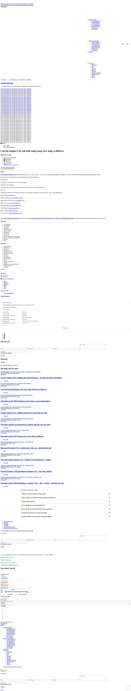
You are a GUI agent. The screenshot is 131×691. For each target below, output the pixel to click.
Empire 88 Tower (96, 26)
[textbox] (12, 580)
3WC (15, 420)
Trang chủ (91, 63)
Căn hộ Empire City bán (9, 526)
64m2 (18, 431)
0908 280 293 (4, 623)
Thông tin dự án (4, 290)
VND (127, 43)
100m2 (18, 396)
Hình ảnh (6, 522)
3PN (12, 420)
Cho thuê (94, 69)
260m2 (18, 455)
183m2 (18, 420)
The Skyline (94, 29)
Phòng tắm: (8, 161)
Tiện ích (93, 70)
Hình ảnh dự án (95, 74)
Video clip (6, 524)
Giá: (5, 157)
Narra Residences (96, 25)
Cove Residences (96, 23)
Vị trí (93, 66)
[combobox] (12, 580)
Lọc (30, 79)
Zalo (5, 288)
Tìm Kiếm (4, 6)
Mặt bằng (91, 51)
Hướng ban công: (9, 165)
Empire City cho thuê (94, 41)
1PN (12, 408)
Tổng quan (94, 64)
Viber (5, 286)
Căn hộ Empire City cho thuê (11, 528)
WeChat (6, 282)
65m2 (18, 408)
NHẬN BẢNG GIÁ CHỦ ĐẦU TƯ (13, 666)
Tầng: (6, 160)
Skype (5, 285)
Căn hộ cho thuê (7, 83)
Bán (5, 451)
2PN (12, 373)
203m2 (18, 466)
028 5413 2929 (9, 557)
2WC (14, 373)
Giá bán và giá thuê (96, 73)
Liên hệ (93, 77)
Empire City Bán (93, 19)
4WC (15, 466)
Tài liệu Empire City (8, 521)
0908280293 (5, 276)
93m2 (18, 373)
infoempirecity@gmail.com (10, 562)
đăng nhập (7, 365)
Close (2, 689)
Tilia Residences (95, 22)
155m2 (18, 478)
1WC (14, 408)
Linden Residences (96, 21)
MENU (2, 625)
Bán (93, 67)
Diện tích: (6, 163)
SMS (5, 281)
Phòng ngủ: (8, 159)
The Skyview (95, 28)
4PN (12, 466)
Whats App (6, 284)
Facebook (6, 525)
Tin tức (93, 75)
